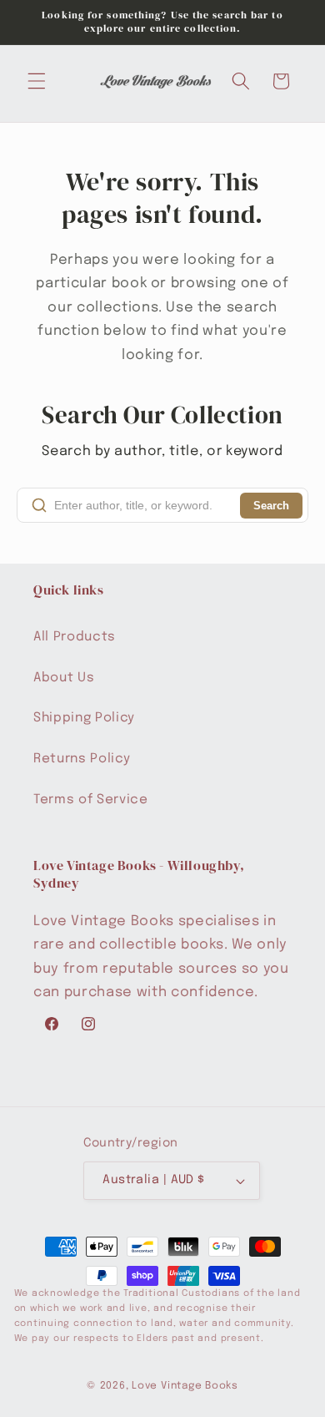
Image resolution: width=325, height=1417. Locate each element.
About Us (63, 678)
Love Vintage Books (185, 1385)
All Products (74, 637)
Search (271, 505)
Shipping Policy (84, 718)
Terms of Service (90, 800)
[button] (37, 81)
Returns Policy (81, 759)
